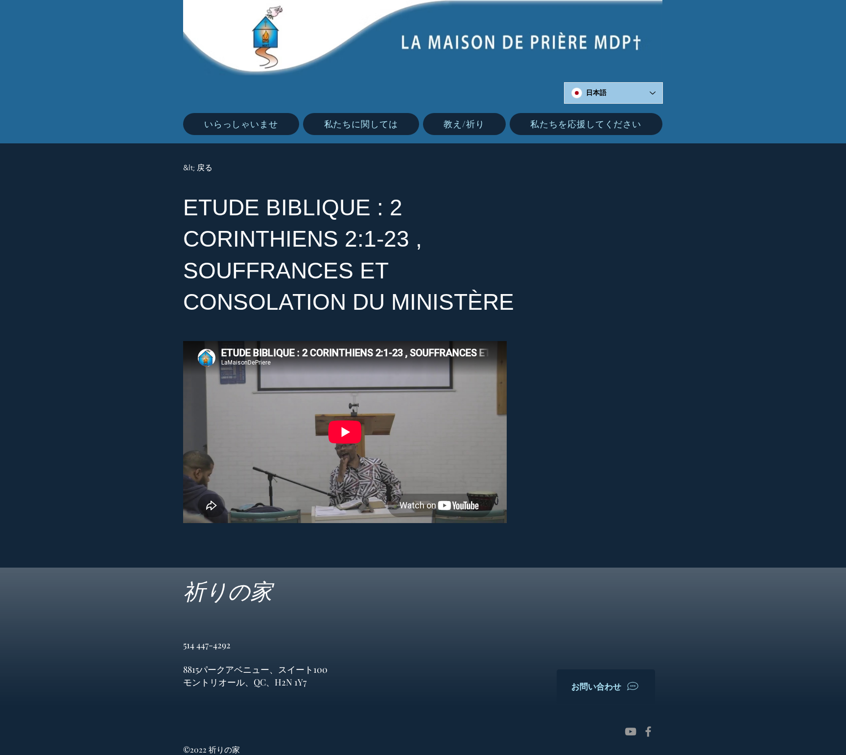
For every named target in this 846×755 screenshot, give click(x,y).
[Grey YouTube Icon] (630, 731)
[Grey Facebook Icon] (648, 731)
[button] (361, 124)
